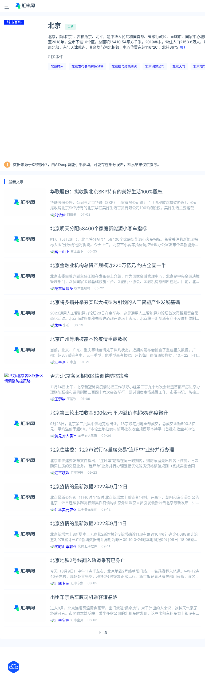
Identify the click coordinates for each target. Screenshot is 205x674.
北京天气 (178, 66)
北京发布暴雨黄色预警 (88, 66)
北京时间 (57, 66)
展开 (183, 47)
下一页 (102, 632)
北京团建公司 (154, 66)
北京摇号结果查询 (124, 66)
